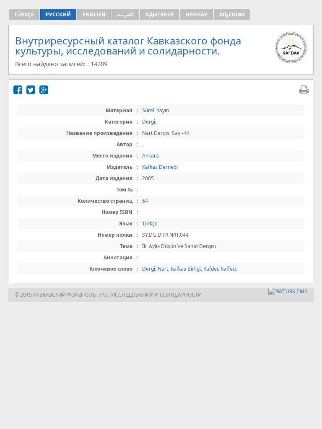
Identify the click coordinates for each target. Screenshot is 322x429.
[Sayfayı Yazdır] (304, 89)
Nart (163, 268)
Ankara (150, 155)
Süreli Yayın (155, 110)
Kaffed (228, 268)
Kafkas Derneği (160, 167)
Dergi (148, 121)
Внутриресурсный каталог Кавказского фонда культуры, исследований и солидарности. (128, 45)
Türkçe (150, 223)
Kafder (210, 268)
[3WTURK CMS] (287, 291)
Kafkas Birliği (186, 268)
